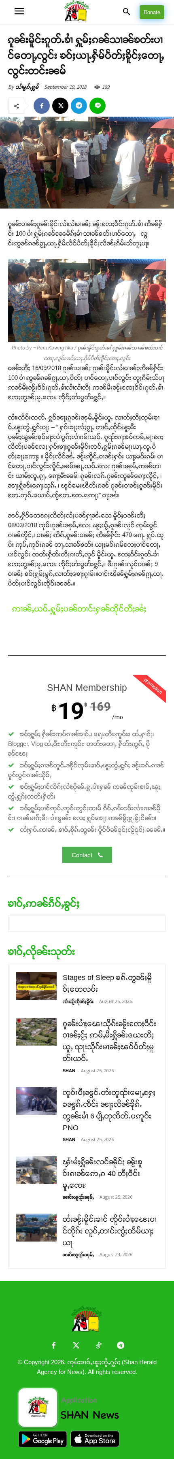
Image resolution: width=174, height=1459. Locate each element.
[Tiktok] (98, 1346)
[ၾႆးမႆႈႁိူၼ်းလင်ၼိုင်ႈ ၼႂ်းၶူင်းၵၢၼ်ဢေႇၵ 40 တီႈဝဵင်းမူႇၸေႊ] (36, 1170)
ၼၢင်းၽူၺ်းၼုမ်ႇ (78, 1197)
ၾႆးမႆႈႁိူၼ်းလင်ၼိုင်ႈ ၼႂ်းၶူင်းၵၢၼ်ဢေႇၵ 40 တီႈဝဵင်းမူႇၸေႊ (103, 1173)
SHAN (69, 1070)
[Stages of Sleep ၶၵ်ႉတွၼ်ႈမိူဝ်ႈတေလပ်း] (36, 986)
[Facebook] (42, 106)
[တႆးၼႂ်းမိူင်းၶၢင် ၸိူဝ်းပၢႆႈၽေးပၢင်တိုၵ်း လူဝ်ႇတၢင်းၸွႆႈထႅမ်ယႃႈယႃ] (36, 1228)
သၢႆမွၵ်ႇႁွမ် (27, 87)
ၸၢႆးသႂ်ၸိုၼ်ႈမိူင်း (78, 1001)
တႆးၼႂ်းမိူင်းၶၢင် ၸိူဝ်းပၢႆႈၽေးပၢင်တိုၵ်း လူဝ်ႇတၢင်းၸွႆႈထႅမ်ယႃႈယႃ (110, 1231)
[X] (60, 106)
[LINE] (97, 106)
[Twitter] (76, 1346)
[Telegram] (79, 106)
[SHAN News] (87, 12)
